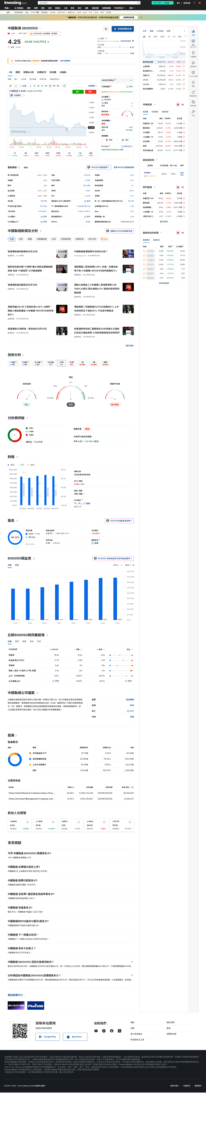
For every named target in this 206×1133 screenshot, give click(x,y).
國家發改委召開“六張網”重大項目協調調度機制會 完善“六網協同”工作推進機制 (30, 268)
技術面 (53, 72)
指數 (151, 31)
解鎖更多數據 (126, 41)
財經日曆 (95, 8)
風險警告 (198, 1086)
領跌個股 (165, 112)
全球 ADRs (61, 12)
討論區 (63, 72)
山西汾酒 (115, 821)
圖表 (18, 72)
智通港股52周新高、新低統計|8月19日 (27, 328)
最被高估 (156, 240)
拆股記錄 (43, 79)
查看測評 (182, 174)
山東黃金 (90, 821)
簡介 (16, 79)
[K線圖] (10, 85)
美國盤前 (44, 12)
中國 (132, 717)
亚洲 (96, 12)
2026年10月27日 (83, 206)
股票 (8, 12)
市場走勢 (147, 104)
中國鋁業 (13, 821)
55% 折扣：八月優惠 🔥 (162, 3)
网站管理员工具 (137, 1039)
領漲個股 (154, 112)
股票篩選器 (106, 8)
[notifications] (194, 2)
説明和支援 (171, 1034)
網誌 (132, 1022)
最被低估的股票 (151, 232)
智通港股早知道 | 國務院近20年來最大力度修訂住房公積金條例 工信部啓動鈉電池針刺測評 (97, 330)
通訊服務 (130, 699)
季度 (17, 565)
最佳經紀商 (148, 159)
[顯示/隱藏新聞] (64, 85)
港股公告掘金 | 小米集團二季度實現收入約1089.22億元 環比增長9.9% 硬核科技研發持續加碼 (96, 288)
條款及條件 (174, 1086)
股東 (11, 735)
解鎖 (57, 681)
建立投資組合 (136, 1034)
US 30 (145, 80)
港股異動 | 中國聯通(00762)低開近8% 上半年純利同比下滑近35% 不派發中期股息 (96, 308)
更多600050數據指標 (124, 167)
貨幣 (144, 31)
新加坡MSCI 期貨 (149, 71)
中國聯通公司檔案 (21, 693)
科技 (132, 705)
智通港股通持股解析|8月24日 (23, 251)
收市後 (52, 12)
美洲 (79, 12)
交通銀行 (64, 821)
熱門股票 (147, 187)
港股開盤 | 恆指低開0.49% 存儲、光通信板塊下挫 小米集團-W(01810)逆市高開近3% (96, 268)
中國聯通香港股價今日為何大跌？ (91, 251)
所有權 (23, 79)
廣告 (169, 1028)
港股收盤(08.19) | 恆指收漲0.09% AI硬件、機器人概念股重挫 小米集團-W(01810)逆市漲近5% (30, 310)
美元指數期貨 (148, 89)
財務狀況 (41, 72)
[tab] (13, 363)
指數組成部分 (55, 79)
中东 (90, 12)
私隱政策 (186, 1086)
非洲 (102, 12)
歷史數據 (33, 79)
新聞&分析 (28, 72)
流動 (132, 1028)
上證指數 (146, 66)
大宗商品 (160, 31)
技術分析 (14, 355)
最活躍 (145, 112)
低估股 (108, 12)
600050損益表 (19, 558)
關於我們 (170, 1022)
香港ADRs (71, 12)
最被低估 (146, 240)
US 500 (146, 84)
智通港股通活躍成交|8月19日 (22, 284)
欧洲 (84, 12)
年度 (10, 565)
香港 (27, 12)
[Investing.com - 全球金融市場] (15, 3)
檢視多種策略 (65, 61)
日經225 (146, 75)
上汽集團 (39, 821)
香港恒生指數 (148, 62)
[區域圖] (15, 85)
